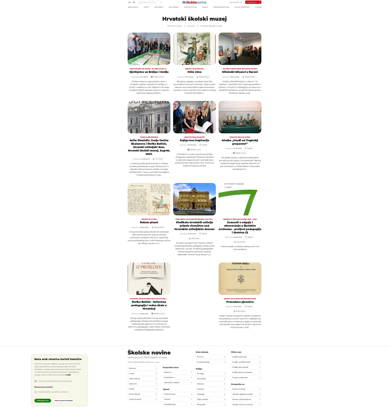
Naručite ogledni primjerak (246, 399)
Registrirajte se (178, 377)
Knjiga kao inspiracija (194, 140)
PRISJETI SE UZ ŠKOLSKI (194, 69)
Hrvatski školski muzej (194, 137)
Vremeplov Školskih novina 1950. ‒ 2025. (240, 219)
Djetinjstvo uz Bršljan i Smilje (149, 72)
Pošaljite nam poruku (246, 357)
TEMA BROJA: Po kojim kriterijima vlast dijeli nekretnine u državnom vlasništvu (194, 219)
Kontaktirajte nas (221, 7)
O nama (258, 7)
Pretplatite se (190, 7)
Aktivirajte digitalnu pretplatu (246, 394)
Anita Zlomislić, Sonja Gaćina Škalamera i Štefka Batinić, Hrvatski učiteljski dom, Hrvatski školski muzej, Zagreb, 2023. (149, 147)
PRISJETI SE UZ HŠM (149, 219)
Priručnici (211, 389)
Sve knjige (211, 373)
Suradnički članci (178, 404)
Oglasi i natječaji (242, 7)
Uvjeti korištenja (143, 394)
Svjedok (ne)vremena (149, 137)
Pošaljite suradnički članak (246, 362)
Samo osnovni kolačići (64, 401)
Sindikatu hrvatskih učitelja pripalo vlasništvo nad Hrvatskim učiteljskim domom (194, 226)
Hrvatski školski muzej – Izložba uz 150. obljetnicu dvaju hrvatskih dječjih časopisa (149, 69)
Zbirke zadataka (211, 399)
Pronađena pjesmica (240, 301)
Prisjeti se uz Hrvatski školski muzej (240, 299)
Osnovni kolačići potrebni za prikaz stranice (55, 381)
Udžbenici (211, 384)
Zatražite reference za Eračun (246, 404)
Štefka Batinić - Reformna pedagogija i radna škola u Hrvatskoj (149, 305)
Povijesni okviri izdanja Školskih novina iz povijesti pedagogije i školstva (149, 299)
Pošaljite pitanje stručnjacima (246, 372)
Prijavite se (178, 372)
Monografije (211, 404)
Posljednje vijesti (178, 394)
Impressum (143, 384)
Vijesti (146, 7)
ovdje (68, 375)
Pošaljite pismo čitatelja (246, 367)
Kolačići (143, 389)
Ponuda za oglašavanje (246, 377)
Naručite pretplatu (246, 389)
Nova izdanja (211, 379)
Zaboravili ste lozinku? (178, 382)
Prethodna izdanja (211, 362)
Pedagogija (211, 394)
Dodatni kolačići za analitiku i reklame (53, 392)
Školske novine (176, 26)
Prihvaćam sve (43, 401)
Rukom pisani (149, 222)
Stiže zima (194, 72)
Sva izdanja (174, 7)
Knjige (205, 7)
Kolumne (178, 399)
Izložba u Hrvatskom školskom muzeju (240, 69)
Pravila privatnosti (143, 399)
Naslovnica (133, 7)
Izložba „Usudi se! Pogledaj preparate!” (240, 142)
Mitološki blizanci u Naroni (240, 72)
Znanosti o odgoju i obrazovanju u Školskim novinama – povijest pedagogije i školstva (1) (240, 227)
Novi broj (159, 7)
